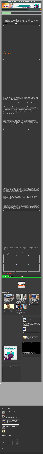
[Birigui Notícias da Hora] (21, 1)
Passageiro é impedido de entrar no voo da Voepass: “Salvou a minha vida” (23, 12)
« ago (3, 447)
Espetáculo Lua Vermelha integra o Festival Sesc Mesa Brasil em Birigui (34, 307)
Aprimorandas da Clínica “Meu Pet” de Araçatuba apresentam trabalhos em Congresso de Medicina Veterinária (21, 311)
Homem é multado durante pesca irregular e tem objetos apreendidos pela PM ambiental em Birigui (21, 301)
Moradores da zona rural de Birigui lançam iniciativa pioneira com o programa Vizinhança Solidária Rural (34, 301)
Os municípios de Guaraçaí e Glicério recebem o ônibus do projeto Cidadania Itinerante (9, 301)
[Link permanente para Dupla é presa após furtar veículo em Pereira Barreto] (31, 332)
